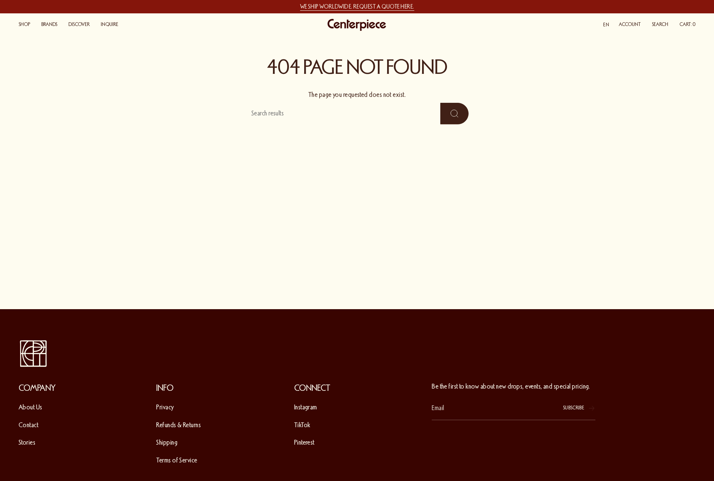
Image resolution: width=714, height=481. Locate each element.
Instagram (305, 407)
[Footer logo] (33, 354)
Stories (27, 442)
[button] (24, 25)
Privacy (165, 407)
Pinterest (304, 442)
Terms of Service (176, 460)
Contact (28, 425)
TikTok (302, 425)
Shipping (166, 442)
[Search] (454, 113)
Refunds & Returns (178, 425)
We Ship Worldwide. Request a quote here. (357, 6)
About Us (30, 407)
